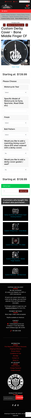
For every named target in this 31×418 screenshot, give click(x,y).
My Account (9, 1)
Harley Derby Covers (23, 14)
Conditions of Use (15, 353)
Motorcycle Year (11, 87)
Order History (15, 365)
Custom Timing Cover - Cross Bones (15, 230)
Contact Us (15, 358)
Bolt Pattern (9, 129)
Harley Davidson (11, 14)
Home (3, 14)
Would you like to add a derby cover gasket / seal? (14, 161)
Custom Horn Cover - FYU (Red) (15, 245)
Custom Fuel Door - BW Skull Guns (15, 274)
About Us (15, 360)
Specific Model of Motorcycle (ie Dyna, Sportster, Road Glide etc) (14, 102)
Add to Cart (23, 191)
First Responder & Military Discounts (15, 346)
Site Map (15, 355)
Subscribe (20, 397)
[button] (26, 413)
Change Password (15, 368)
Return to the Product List (15, 25)
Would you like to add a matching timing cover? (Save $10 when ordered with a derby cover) (15, 144)
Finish (7, 117)
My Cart (27, 8)
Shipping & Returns (11, 308)
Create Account (15, 370)
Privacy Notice (15, 351)
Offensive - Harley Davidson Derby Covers (15, 16)
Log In (16, 1)
